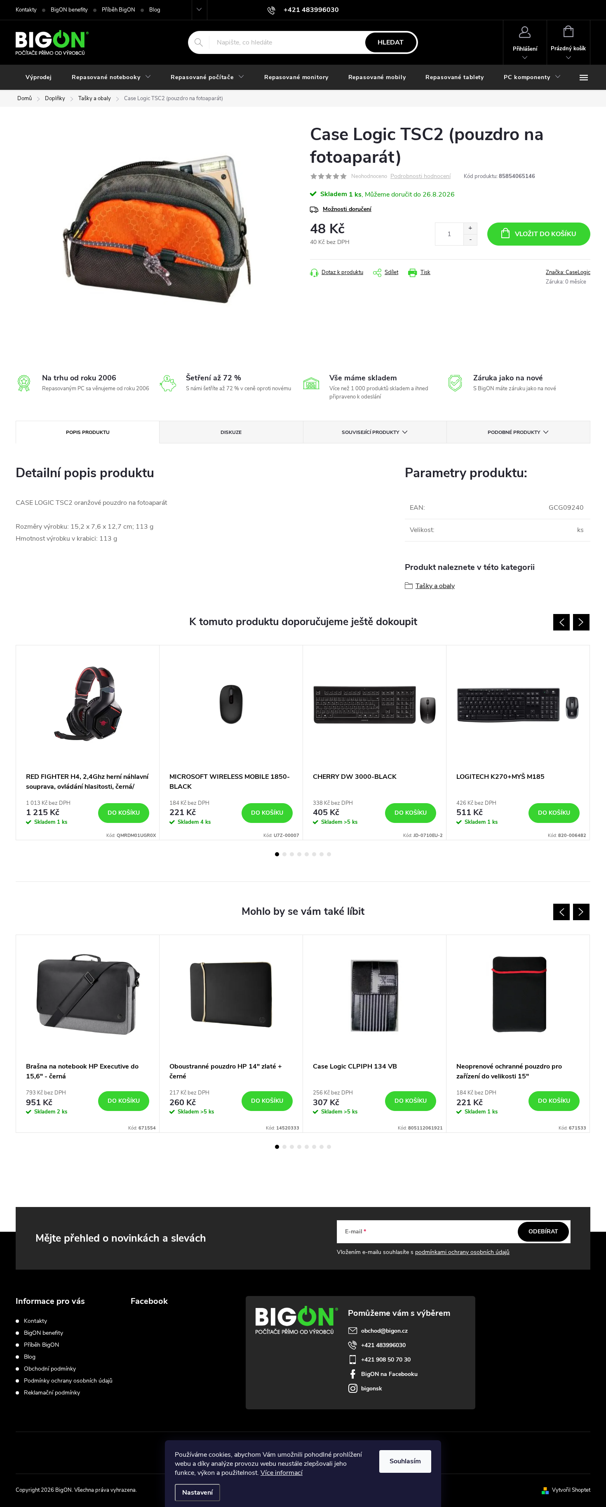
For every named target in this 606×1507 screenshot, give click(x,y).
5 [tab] (307, 854)
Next (581, 622)
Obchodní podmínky (50, 1369)
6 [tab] (314, 854)
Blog (154, 10)
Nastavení (197, 1492)
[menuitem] (39, 77)
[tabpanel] (88, 742)
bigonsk (371, 1388)
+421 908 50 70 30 (386, 1360)
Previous (561, 622)
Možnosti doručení (347, 209)
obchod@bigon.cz (384, 1331)
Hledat (391, 42)
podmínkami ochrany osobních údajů (462, 1252)
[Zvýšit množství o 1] (470, 228)
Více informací (282, 1472)
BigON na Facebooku (389, 1374)
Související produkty (370, 432)
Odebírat (543, 1231)
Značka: (568, 272)
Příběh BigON (118, 10)
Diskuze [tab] (231, 432)
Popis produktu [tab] (88, 432)
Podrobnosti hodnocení (420, 176)
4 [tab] (299, 854)
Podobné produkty (514, 432)
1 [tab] (277, 854)
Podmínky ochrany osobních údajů (68, 1381)
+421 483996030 (383, 1345)
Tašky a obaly (435, 586)
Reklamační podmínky (52, 1393)
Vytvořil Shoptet (571, 1490)
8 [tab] (329, 854)
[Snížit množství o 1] (470, 239)
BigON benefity (69, 10)
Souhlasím (405, 1461)
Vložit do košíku (545, 234)
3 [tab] (292, 854)
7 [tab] (321, 854)
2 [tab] (284, 854)
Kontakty (26, 10)
